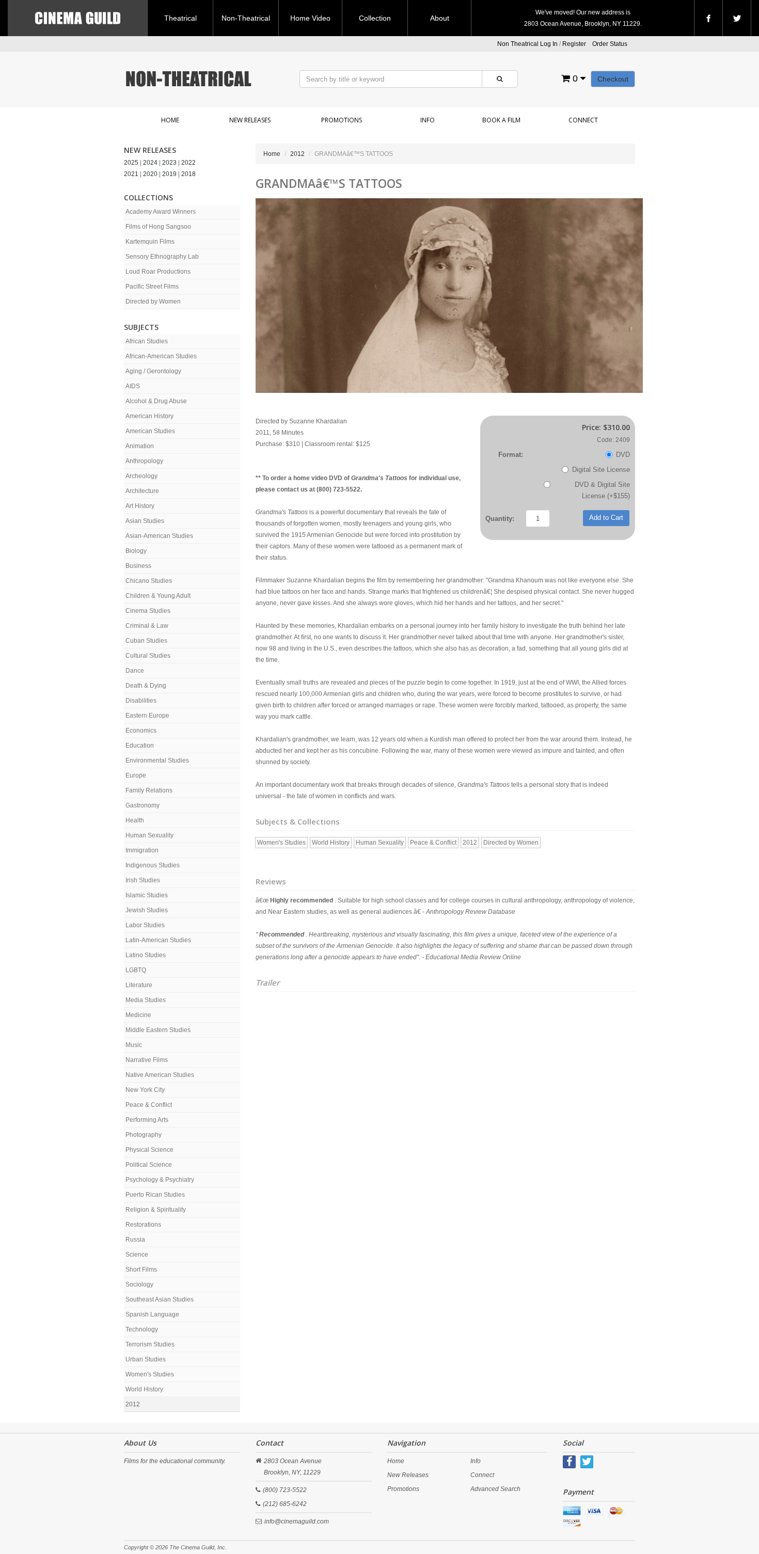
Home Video (310, 18)
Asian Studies (144, 521)
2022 (188, 162)
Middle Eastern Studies (158, 1030)
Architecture (142, 491)
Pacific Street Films (152, 286)
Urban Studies (145, 1359)
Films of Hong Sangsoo (158, 226)
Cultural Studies (147, 655)
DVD (623, 454)
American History (149, 416)
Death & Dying (145, 685)
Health (134, 820)
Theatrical (180, 18)
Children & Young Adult (158, 595)
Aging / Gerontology (153, 371)
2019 (169, 174)
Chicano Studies (148, 580)
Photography (143, 1134)
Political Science (148, 1164)
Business (138, 565)
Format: (510, 454)
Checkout (612, 79)
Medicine (138, 1015)
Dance (134, 670)
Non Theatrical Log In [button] (527, 43)
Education (139, 745)
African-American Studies (161, 356)
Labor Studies (145, 925)
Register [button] (574, 43)
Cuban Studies (146, 640)
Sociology (139, 1284)
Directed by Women (153, 301)
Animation (139, 446)
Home (170, 120)
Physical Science (149, 1149)
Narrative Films (146, 1060)
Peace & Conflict (148, 1104)
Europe (135, 775)
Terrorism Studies (150, 1344)
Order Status (609, 43)
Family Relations (148, 790)
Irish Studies (142, 880)
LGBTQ (135, 970)
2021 (131, 174)
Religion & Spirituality (155, 1209)
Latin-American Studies (158, 940)
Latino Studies (145, 955)
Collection (375, 18)
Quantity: (499, 518)
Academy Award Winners (160, 211)
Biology (136, 550)
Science (136, 1254)
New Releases (250, 120)
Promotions (341, 120)
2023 (169, 162)
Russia (135, 1239)
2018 (188, 174)
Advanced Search (495, 1489)
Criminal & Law (146, 625)
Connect (583, 120)
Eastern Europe (147, 715)
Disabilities (140, 700)
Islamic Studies (146, 895)
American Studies (150, 431)
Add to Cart (606, 517)
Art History (139, 506)
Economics (140, 730)
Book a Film (501, 120)
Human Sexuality (149, 835)
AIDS (132, 386)
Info (427, 120)
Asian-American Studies (159, 536)
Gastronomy (142, 805)
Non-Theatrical (246, 18)
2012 (132, 1404)
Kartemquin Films (150, 241)
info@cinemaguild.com (296, 1521)
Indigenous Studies (152, 865)
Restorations (143, 1224)
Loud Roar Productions (158, 271)
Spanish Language (152, 1314)
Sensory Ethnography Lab (162, 256)
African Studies (146, 341)
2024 (150, 162)
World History (144, 1389)
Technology (141, 1329)
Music (133, 1045)
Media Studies (145, 1000)
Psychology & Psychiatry (159, 1179)
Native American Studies (159, 1075)
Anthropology (144, 461)
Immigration (142, 850)
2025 (131, 162)
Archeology (141, 476)
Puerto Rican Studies (155, 1194)
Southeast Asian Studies (159, 1299)
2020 (150, 174)
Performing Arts (146, 1119)
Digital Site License (601, 469)
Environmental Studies (157, 760)
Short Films (141, 1269)
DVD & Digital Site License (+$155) (602, 490)
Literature (138, 985)
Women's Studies (149, 1374)
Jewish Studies (146, 910)
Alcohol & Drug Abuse (156, 401)
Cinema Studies (147, 610)
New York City (145, 1089)
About (439, 18)
